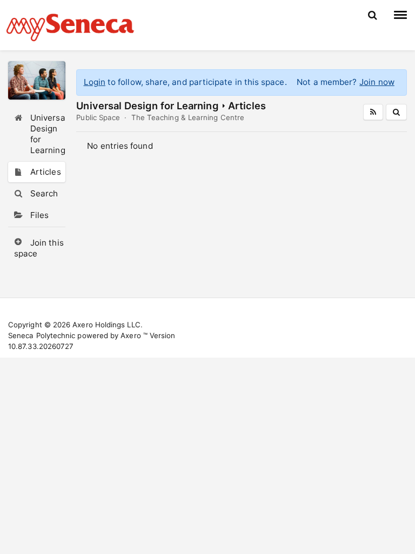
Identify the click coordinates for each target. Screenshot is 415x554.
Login (94, 82)
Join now (376, 82)
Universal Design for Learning (147, 105)
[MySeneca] (70, 26)
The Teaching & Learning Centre (187, 117)
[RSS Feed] (373, 112)
